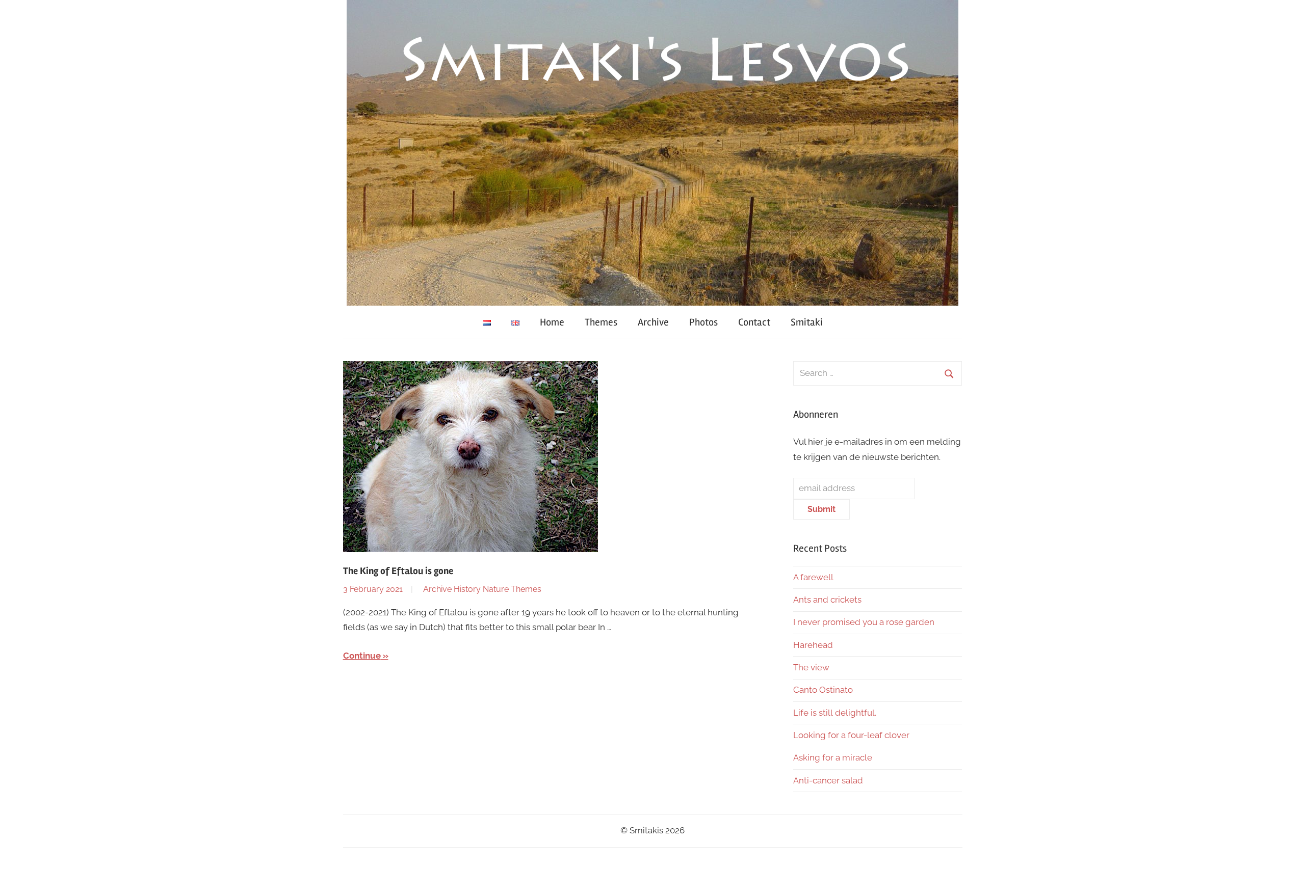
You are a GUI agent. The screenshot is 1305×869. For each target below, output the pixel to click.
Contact (754, 322)
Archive (653, 322)
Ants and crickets (827, 599)
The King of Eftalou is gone (398, 571)
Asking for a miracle (832, 757)
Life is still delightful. (834, 713)
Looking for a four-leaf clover (851, 735)
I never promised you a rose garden (863, 622)
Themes (601, 322)
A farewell (813, 577)
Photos (703, 322)
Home (552, 322)
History (467, 589)
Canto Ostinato (823, 690)
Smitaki (807, 322)
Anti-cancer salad (828, 780)
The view (811, 667)
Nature (496, 589)
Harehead (813, 645)
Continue (362, 655)
